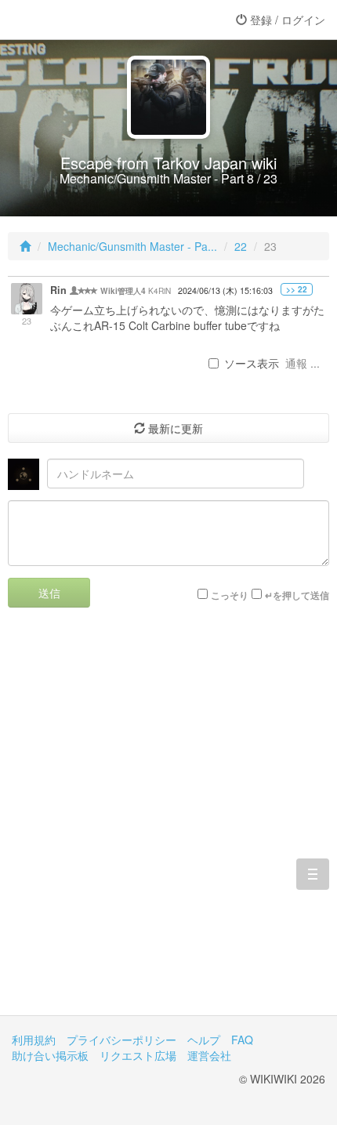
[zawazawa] (74, 19)
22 (240, 246)
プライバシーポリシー (121, 1039)
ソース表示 (251, 363)
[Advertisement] (168, 823)
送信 (49, 593)
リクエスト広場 (138, 1055)
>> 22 (296, 289)
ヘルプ (203, 1039)
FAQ (242, 1039)
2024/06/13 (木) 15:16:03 (225, 290)
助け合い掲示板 (50, 1055)
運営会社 (209, 1055)
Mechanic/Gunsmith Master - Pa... (132, 246)
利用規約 (34, 1039)
